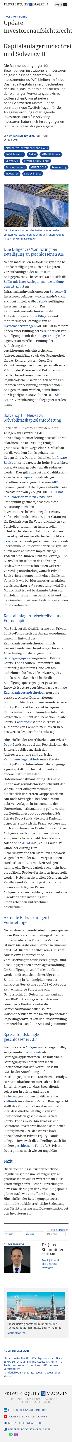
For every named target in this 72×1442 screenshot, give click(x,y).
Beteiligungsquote (17, 658)
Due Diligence (32, 173)
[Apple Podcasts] (15, 1433)
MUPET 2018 (38, 167)
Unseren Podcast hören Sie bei (29, 1429)
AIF (54, 482)
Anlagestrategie (48, 336)
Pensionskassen (15, 167)
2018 (14, 1296)
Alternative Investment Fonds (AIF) (27, 148)
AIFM (26, 843)
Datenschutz (52, 1399)
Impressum (33, 1399)
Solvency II (12, 160)
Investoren (12, 173)
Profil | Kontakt (51, 1260)
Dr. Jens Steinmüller (21, 136)
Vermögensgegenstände (22, 759)
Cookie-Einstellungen (36, 1402)
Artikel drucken (59, 1229)
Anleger (31, 1047)
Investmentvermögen (20, 326)
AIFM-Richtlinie (50, 154)
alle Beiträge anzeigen (49, 1265)
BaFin (32, 154)
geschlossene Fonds (29, 1145)
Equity (28, 477)
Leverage (10, 541)
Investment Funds (15, 16)
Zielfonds (10, 1101)
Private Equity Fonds (36, 160)
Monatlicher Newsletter (25, 1423)
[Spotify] (10, 1433)
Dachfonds (23, 722)
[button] (13, 1233)
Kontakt (16, 1399)
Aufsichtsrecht (14, 154)
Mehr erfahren (16, 1333)
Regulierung (59, 167)
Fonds (43, 301)
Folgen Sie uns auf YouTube (27, 1416)
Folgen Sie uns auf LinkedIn (27, 1410)
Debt (7, 744)
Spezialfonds (32, 1052)
